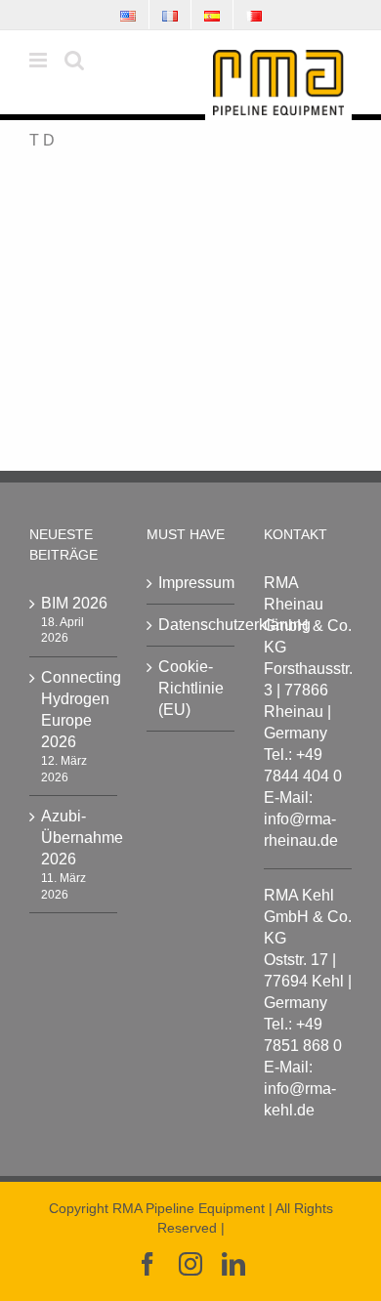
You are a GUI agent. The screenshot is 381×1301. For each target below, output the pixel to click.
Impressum (191, 582)
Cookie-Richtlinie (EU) (191, 688)
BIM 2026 (74, 603)
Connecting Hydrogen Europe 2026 (74, 709)
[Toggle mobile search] (74, 60)
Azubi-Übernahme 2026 (74, 837)
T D (42, 140)
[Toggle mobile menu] (39, 60)
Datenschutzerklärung (191, 624)
